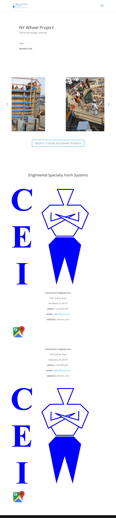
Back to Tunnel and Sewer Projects (58, 143)
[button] (7, 104)
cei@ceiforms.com (61, 314)
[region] (58, 104)
